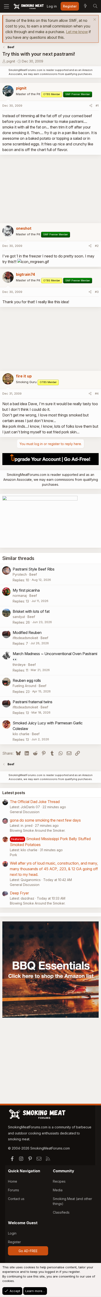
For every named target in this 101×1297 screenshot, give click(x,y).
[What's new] (85, 6)
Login (12, 1233)
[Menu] (6, 6)
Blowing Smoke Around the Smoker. (37, 830)
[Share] (91, 106)
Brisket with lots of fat (31, 611)
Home (12, 1181)
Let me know (77, 31)
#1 (97, 105)
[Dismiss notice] (94, 20)
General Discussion (24, 812)
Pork (13, 855)
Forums (13, 1190)
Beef (33, 574)
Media (57, 1190)
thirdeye (19, 665)
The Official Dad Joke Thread (35, 801)
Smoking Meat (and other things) (72, 1201)
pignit (11, 61)
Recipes (59, 1181)
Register (14, 1242)
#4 (97, 393)
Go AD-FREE (28, 1251)
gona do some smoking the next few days (45, 820)
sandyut (19, 617)
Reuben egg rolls (27, 680)
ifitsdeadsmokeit (25, 638)
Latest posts (13, 792)
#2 (97, 246)
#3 (97, 292)
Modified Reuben (27, 632)
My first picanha (26, 590)
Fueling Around (24, 686)
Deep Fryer (19, 893)
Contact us (16, 1199)
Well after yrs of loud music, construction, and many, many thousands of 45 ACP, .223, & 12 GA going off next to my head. (54, 869)
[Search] (95, 6)
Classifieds (61, 1212)
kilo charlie (21, 734)
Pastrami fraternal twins (32, 701)
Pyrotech (20, 574)
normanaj (20, 596)
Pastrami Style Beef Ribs (33, 569)
